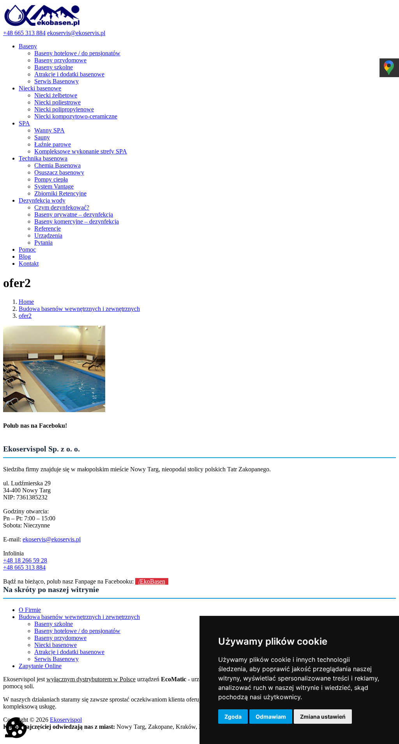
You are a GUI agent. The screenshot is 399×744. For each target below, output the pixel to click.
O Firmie (30, 609)
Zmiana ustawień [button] (323, 716)
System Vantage (54, 186)
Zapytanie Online (40, 666)
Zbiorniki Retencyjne (60, 193)
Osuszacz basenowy (59, 172)
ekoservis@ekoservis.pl (76, 33)
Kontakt (29, 263)
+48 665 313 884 (24, 33)
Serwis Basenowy (56, 81)
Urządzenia (48, 235)
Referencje (47, 228)
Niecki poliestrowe (57, 102)
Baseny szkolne (53, 67)
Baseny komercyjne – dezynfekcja (76, 221)
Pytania (43, 242)
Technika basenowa (43, 158)
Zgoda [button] (233, 716)
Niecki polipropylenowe (64, 109)
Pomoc (27, 249)
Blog (25, 256)
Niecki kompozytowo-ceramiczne (75, 116)
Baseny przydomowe (60, 60)
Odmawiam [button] (271, 716)
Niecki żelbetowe (55, 95)
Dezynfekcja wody (42, 200)
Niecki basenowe (40, 88)
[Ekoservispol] (42, 26)
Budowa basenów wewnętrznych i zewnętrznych (79, 617)
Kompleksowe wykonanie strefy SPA (80, 151)
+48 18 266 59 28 (25, 560)
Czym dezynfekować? (61, 207)
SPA (24, 123)
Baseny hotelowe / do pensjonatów (77, 53)
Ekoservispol (66, 719)
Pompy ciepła (51, 179)
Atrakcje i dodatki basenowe (69, 74)
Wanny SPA (49, 130)
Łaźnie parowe (52, 144)
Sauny (42, 137)
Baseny (28, 46)
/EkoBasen (151, 581)
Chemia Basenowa (57, 165)
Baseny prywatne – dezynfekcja (73, 214)
